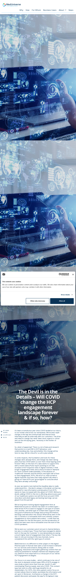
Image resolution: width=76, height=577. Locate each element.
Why (21, 10)
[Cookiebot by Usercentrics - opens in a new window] (60, 274)
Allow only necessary (37, 301)
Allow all (62, 301)
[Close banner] (73, 274)
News (71, 10)
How (27, 10)
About (61, 10)
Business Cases (49, 10)
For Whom (36, 10)
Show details (65, 295)
